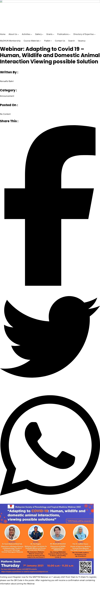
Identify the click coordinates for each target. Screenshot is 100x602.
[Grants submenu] (53, 34)
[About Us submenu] (18, 34)
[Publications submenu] (69, 34)
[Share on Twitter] (50, 337)
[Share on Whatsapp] (50, 446)
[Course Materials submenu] (40, 40)
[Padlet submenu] (51, 40)
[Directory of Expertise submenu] (94, 34)
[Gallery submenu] (42, 34)
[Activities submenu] (31, 34)
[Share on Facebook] (50, 206)
